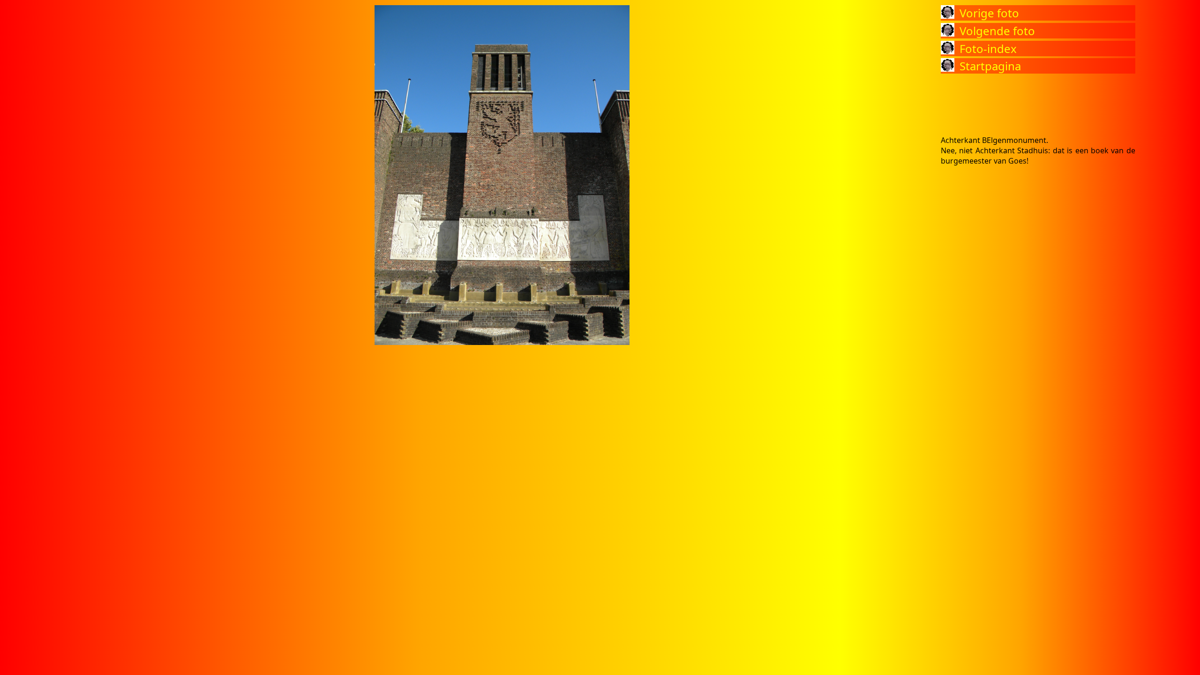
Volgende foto (997, 30)
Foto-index (988, 48)
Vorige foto (989, 13)
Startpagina (990, 66)
